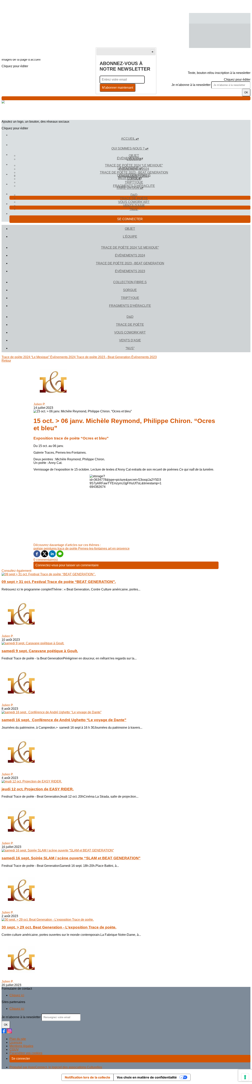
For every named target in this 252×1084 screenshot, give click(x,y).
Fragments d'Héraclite (130, 305)
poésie (38, 548)
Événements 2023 (130, 271)
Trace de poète (134, 198)
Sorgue (130, 290)
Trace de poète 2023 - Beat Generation (134, 172)
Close (152, 52)
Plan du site (17, 1039)
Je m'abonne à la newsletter (191, 84)
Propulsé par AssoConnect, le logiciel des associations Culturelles (55, 1067)
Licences (15, 1042)
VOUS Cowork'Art (134, 202)
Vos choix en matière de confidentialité (147, 1077)
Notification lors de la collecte (87, 1077)
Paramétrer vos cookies (25, 1053)
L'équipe (130, 236)
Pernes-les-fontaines (93, 548)
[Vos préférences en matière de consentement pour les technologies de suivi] (245, 1077)
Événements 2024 (130, 255)
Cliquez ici (16, 995)
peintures (50, 548)
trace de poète (67, 548)
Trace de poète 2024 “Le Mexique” (134, 165)
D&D (134, 195)
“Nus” (134, 209)
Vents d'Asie (134, 205)
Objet (134, 155)
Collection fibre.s (134, 175)
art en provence (119, 548)
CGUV (14, 1049)
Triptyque (134, 182)
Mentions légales (21, 1046)
